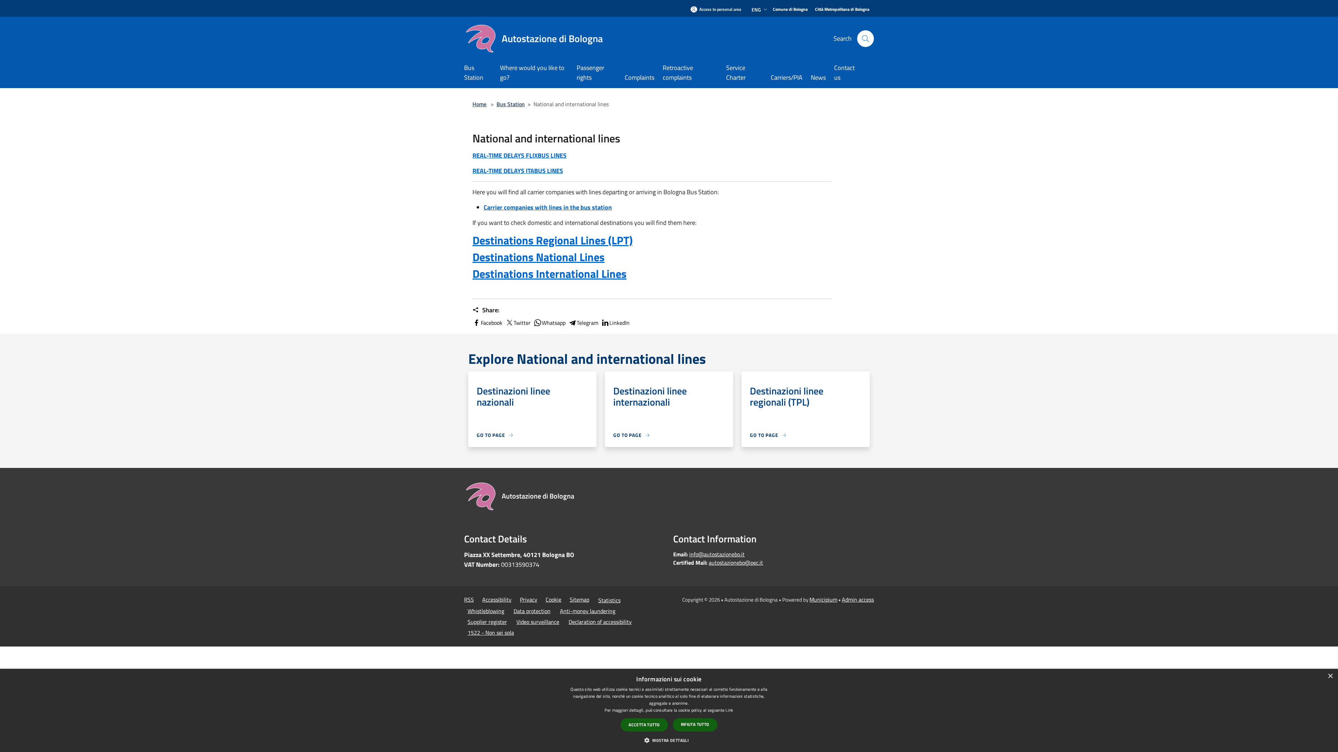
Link (729, 710)
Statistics (609, 600)
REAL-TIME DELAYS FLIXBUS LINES (519, 155)
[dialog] (669, 710)
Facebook (491, 323)
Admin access (858, 599)
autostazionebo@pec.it (736, 562)
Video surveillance (537, 622)
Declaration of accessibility (600, 622)
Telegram (587, 323)
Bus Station (511, 104)
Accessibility (497, 599)
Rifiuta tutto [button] (695, 724)
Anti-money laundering (587, 611)
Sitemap (579, 599)
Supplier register (487, 622)
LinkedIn (619, 323)
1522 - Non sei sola (491, 632)
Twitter (522, 323)
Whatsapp (554, 323)
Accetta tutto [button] (644, 724)
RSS (469, 599)
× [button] (1330, 676)
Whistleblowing (486, 611)
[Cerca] (865, 38)
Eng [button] (756, 9)
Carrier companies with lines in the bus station (548, 207)
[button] (669, 740)
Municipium (823, 599)
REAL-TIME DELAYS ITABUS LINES (517, 170)
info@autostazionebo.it (717, 554)
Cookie (553, 599)
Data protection (532, 611)
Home (479, 104)
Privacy (528, 599)
